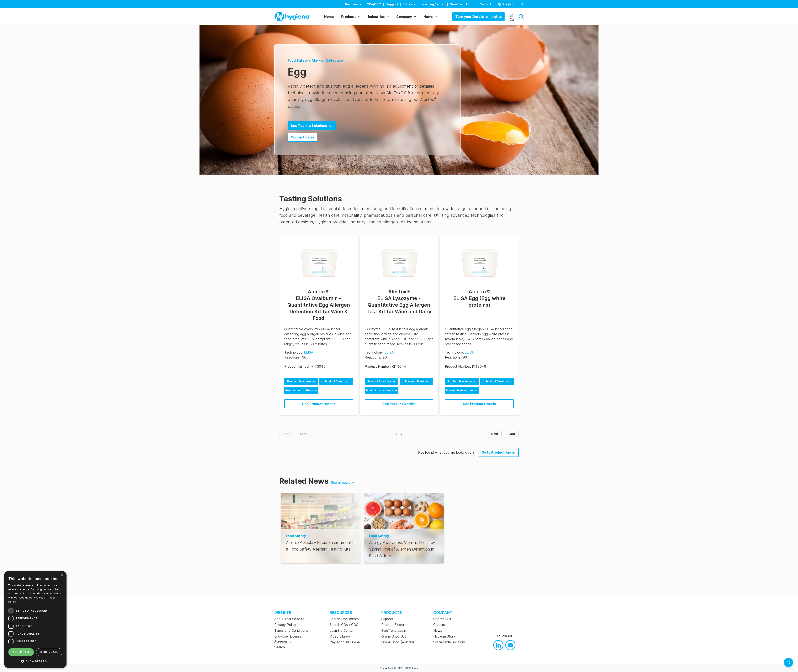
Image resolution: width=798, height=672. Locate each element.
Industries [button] (376, 17)
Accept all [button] (21, 652)
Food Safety (298, 60)
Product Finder (392, 625)
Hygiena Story (444, 636)
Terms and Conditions (291, 630)
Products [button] (348, 17)
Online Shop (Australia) (398, 642)
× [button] (61, 575)
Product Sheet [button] (334, 381)
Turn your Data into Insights (478, 17)
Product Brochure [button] (299, 381)
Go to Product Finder (499, 452)
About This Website (289, 619)
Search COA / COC (344, 625)
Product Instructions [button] (299, 390)
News (437, 630)
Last (512, 434)
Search (279, 647)
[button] (521, 16)
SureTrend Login (462, 4)
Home (329, 17)
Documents (353, 4)
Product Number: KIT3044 (385, 366)
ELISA (308, 352)
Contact (485, 4)
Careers (409, 4)
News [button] (428, 17)
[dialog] (35, 619)
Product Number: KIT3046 (465, 366)
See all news (342, 482)
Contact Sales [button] (302, 137)
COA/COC (374, 4)
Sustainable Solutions (449, 642)
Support (392, 4)
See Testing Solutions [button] (309, 126)
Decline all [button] (49, 652)
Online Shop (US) (394, 636)
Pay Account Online (345, 642)
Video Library (340, 636)
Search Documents (344, 619)
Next (494, 434)
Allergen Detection (327, 60)
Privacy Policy (285, 625)
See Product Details (318, 404)
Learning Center (433, 4)
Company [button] (404, 17)
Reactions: (292, 357)
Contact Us (442, 619)
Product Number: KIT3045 (304, 366)
